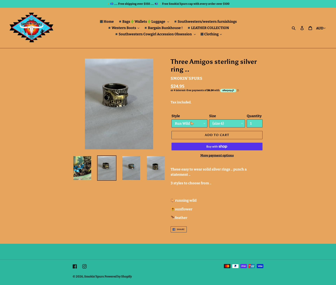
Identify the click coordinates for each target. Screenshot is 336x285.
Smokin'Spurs (94, 276)
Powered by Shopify (118, 276)
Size (212, 116)
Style (176, 116)
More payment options (217, 155)
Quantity (254, 116)
